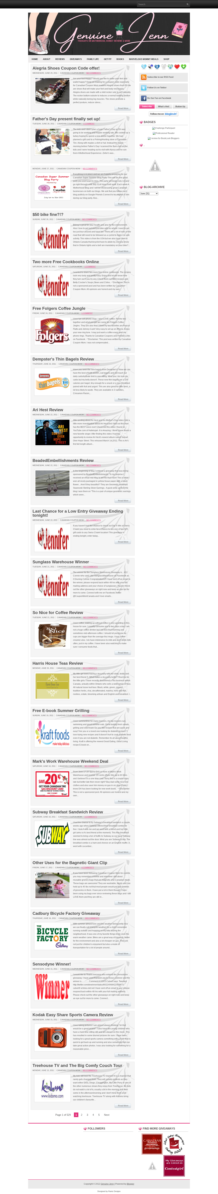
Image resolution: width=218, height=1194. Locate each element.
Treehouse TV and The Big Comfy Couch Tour (77, 1066)
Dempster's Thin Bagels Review (63, 359)
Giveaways (76, 59)
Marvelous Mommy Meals (143, 59)
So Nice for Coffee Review (58, 613)
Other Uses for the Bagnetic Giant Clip (70, 863)
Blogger (130, 1184)
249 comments (92, 918)
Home (35, 59)
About (46, 59)
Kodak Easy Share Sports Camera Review (73, 1015)
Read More (123, 108)
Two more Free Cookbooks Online (66, 262)
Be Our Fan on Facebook (159, 98)
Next (106, 1114)
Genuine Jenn (107, 1184)
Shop (166, 59)
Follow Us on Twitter (157, 87)
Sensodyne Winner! (52, 964)
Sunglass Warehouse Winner (61, 562)
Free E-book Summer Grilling (61, 711)
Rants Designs (114, 1191)
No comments (93, 73)
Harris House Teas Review (58, 663)
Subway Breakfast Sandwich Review (68, 812)
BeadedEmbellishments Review (63, 461)
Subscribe (147, 106)
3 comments (90, 817)
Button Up (180, 106)
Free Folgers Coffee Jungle (59, 308)
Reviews (60, 59)
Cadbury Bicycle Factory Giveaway (66, 913)
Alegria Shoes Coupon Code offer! (66, 68)
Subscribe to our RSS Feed (160, 77)
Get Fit (107, 59)
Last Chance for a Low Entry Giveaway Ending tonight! (78, 513)
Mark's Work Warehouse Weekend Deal (70, 761)
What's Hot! (163, 106)
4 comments (87, 867)
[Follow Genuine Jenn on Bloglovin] (163, 116)
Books (120, 59)
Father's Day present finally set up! (66, 119)
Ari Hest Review (48, 410)
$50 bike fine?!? (48, 214)
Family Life (93, 59)
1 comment (89, 124)
